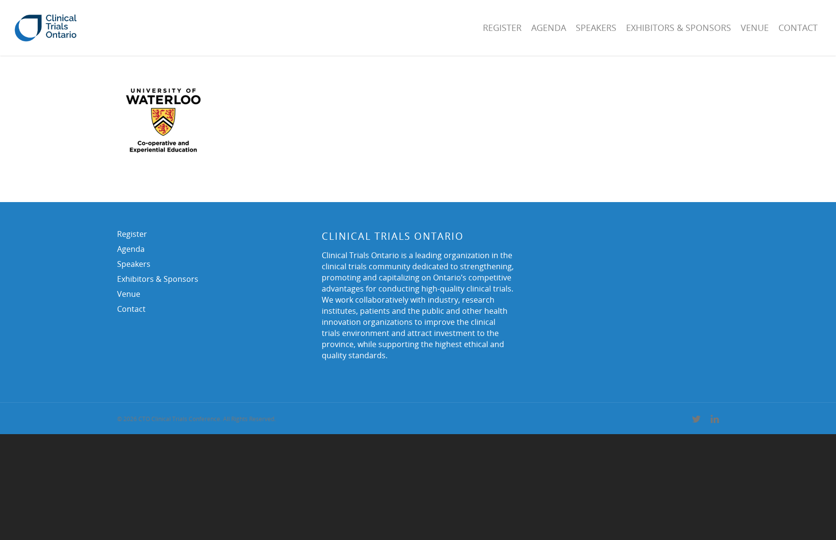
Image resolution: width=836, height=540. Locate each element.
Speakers (596, 27)
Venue (755, 27)
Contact (798, 27)
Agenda (548, 27)
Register (502, 27)
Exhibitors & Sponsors (678, 27)
